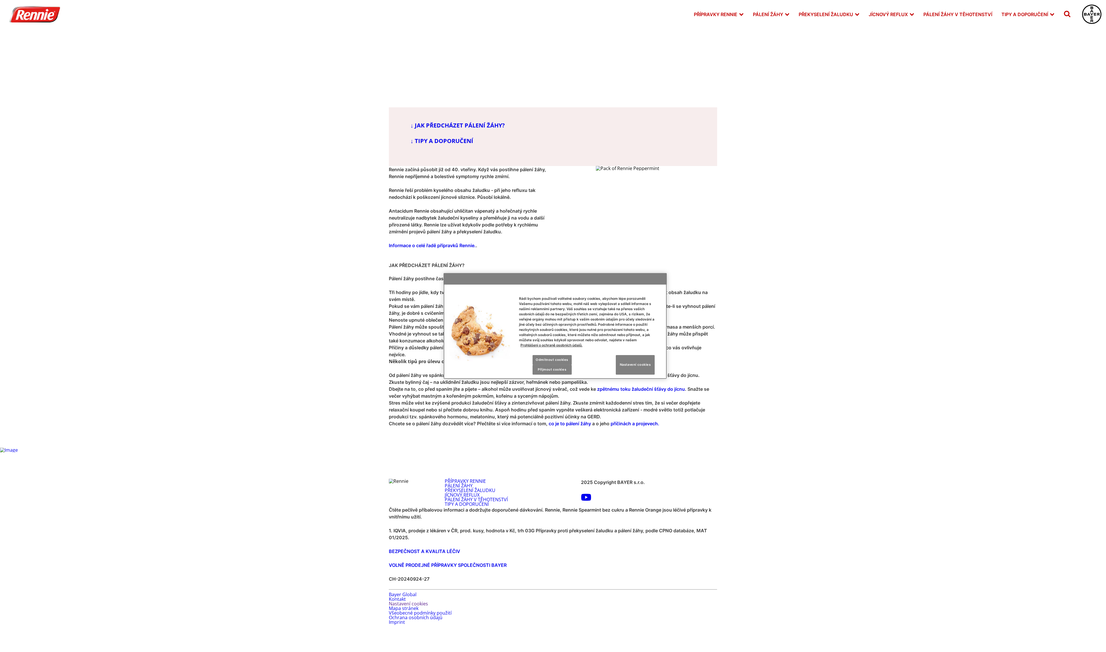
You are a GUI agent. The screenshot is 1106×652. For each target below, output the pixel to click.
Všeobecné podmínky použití (420, 613)
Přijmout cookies (552, 369)
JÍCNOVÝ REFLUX (888, 14)
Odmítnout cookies (552, 360)
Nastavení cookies (635, 365)
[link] (741, 14)
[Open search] (1067, 14)
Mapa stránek (403, 608)
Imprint (397, 622)
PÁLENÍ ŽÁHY (768, 14)
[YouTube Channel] (586, 499)
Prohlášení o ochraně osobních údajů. (551, 345)
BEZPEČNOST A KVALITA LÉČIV (424, 551)
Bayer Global (402, 594)
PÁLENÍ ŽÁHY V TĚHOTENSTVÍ (957, 14)
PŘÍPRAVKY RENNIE (715, 14)
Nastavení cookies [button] (408, 603)
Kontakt (397, 599)
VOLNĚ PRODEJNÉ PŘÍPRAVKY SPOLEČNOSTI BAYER (448, 565)
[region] (555, 326)
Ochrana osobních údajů (415, 617)
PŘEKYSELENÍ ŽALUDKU (826, 14)
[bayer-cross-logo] (1091, 14)
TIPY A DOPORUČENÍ (1024, 14)
